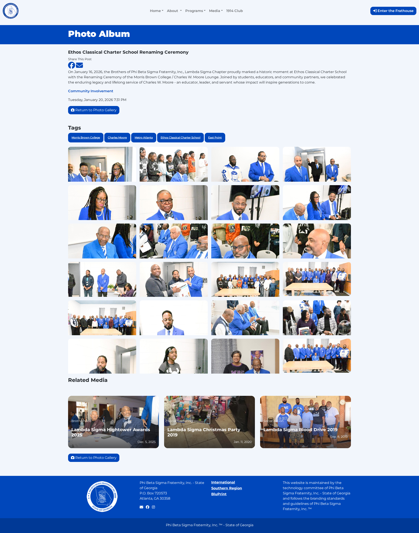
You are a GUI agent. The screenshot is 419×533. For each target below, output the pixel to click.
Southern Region (226, 488)
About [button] (173, 11)
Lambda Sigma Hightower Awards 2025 (110, 432)
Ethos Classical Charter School (180, 137)
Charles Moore (117, 137)
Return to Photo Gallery (96, 110)
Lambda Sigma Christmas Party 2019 (203, 432)
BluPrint (219, 494)
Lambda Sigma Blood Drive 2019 (300, 429)
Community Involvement (90, 91)
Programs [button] (194, 11)
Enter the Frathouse (396, 11)
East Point (215, 137)
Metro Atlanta (144, 137)
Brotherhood (81, 421)
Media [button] (214, 11)
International (223, 482)
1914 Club (234, 11)
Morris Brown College (86, 137)
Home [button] (155, 11)
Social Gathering (180, 421)
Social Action (273, 421)
